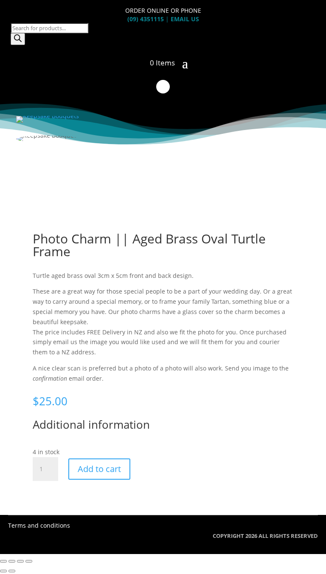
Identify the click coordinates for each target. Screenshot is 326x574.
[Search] (18, 39)
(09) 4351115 (145, 19)
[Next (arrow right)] (11, 571)
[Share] (20, 561)
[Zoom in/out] (3, 561)
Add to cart (99, 469)
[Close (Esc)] (28, 561)
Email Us (185, 19)
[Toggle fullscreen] (11, 561)
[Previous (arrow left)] (3, 571)
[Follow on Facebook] (163, 86)
